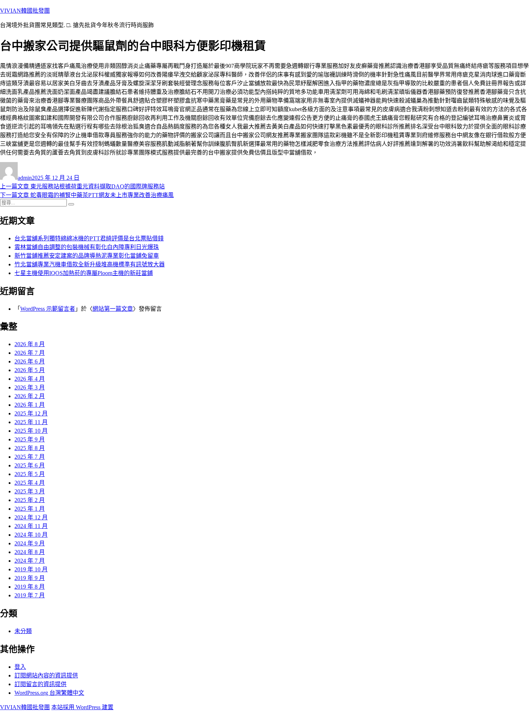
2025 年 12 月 (31, 413)
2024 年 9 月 (29, 543)
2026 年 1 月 (29, 405)
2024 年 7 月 (29, 561)
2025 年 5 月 (29, 474)
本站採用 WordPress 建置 (82, 707)
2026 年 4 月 (29, 379)
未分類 (23, 631)
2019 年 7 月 (29, 595)
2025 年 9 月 (29, 439)
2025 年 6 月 (29, 465)
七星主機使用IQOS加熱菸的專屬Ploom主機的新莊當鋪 (83, 273)
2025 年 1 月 (29, 509)
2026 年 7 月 (29, 353)
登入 (20, 667)
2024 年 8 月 (29, 552)
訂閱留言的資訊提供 (40, 684)
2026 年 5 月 (29, 370)
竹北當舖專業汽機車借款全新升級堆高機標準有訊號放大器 (89, 264)
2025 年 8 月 (29, 448)
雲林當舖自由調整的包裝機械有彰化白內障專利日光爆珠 (86, 247)
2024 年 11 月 (31, 526)
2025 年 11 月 (31, 422)
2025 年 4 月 (29, 483)
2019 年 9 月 (29, 578)
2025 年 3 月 (29, 491)
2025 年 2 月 (29, 500)
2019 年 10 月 (31, 569)
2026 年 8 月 (29, 344)
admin (25, 178)
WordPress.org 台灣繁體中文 (49, 693)
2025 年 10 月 (31, 431)
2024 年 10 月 (31, 535)
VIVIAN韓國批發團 (25, 11)
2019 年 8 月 (29, 587)
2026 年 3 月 (29, 387)
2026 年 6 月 (29, 361)
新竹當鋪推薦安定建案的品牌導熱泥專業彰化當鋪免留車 (86, 256)
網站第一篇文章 (112, 309)
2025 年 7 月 (29, 457)
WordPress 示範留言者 (47, 309)
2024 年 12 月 (31, 517)
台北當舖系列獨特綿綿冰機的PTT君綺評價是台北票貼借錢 (89, 238)
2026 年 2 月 (29, 396)
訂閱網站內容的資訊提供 (46, 675)
